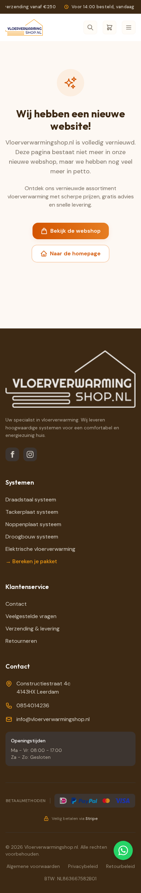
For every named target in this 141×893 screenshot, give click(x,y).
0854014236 (32, 705)
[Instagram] (30, 454)
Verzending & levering (32, 628)
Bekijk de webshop (75, 230)
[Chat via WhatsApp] (123, 850)
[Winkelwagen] (109, 27)
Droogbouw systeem (31, 536)
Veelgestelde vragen (30, 616)
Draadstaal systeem (30, 499)
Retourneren (21, 641)
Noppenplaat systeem (33, 524)
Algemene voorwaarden (33, 866)
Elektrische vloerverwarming (40, 549)
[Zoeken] (90, 27)
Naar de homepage (75, 253)
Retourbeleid (120, 866)
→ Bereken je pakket (31, 561)
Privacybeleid (83, 866)
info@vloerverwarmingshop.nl (53, 719)
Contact (16, 603)
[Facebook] (12, 454)
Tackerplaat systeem (31, 511)
